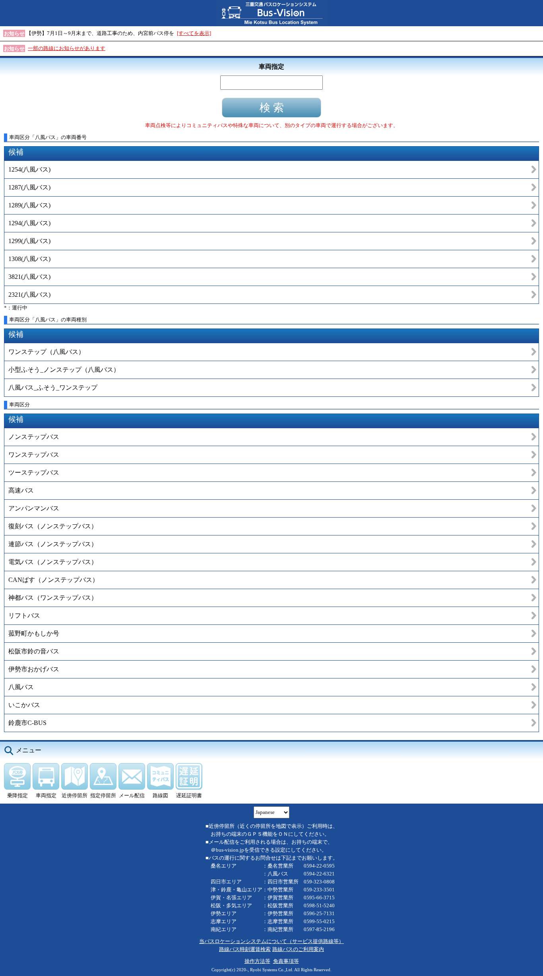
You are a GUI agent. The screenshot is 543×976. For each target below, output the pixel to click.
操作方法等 (257, 961)
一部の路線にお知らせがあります (66, 48)
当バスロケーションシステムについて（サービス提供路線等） (271, 941)
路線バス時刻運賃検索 (245, 949)
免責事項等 (286, 961)
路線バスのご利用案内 (298, 949)
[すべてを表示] (194, 33)
